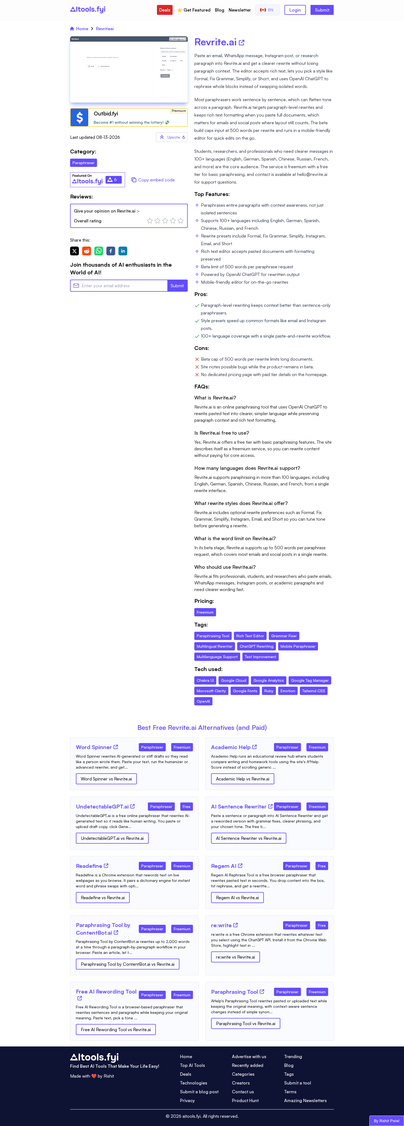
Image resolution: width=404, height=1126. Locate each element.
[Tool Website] (116, 747)
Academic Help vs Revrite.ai (242, 779)
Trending (293, 1056)
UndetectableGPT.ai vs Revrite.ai (112, 838)
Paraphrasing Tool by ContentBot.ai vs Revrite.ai (128, 964)
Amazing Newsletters (305, 1100)
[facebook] (110, 251)
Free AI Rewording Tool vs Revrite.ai (116, 1029)
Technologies (193, 1083)
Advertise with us (249, 1056)
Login (295, 10)
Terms (290, 1091)
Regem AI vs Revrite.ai (237, 897)
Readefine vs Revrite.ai (103, 897)
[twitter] (74, 251)
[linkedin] (122, 251)
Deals (164, 10)
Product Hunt (245, 1100)
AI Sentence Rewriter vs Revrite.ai (248, 838)
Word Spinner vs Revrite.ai (106, 779)
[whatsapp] (98, 251)
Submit (322, 10)
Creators (241, 1083)
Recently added (247, 1065)
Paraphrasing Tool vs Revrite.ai (245, 1023)
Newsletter (240, 10)
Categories (243, 1074)
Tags (289, 1074)
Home (82, 28)
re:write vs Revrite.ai (235, 957)
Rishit (109, 1076)
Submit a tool (297, 1083)
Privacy (187, 1100)
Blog (219, 10)
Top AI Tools (192, 1065)
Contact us (243, 1091)
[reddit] (86, 251)
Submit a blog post (199, 1091)
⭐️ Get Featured (194, 10)
